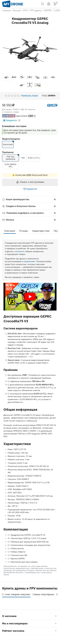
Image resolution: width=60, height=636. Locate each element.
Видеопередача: (11, 139)
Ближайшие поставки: (14, 126)
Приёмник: (8, 152)
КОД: (44, 95)
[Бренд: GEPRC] (52, 105)
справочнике (29, 261)
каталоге (20, 251)
